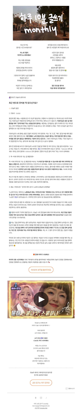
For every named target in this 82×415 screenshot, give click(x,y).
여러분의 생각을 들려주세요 (41, 269)
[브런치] (46, 397)
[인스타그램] (41, 397)
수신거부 (37, 408)
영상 (39, 149)
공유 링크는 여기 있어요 (41, 382)
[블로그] (35, 397)
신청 (41, 338)
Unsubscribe (43, 408)
